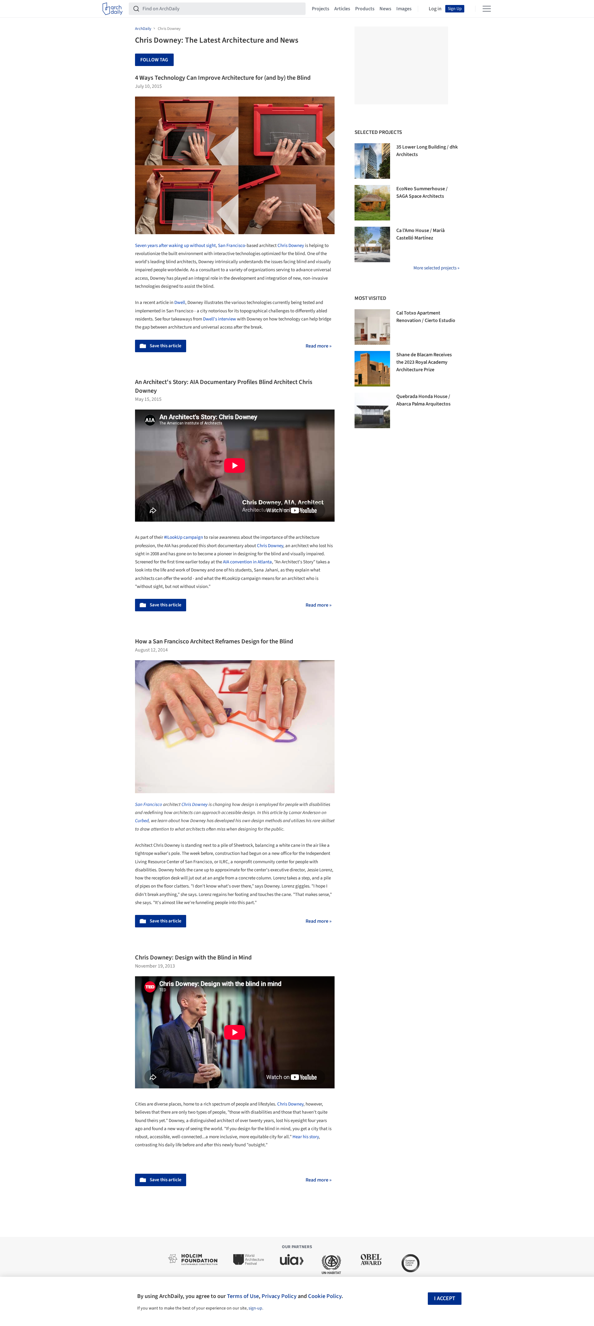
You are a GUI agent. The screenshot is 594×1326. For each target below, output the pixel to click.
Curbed (142, 820)
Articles (342, 8)
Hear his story (305, 1137)
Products (364, 8)
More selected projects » (436, 268)
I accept (444, 1298)
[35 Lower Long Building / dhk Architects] (372, 161)
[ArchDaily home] (113, 8)
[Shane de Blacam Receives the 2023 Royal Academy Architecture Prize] (372, 368)
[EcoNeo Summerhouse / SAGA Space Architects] (372, 202)
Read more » (318, 346)
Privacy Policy (279, 1296)
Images (404, 8)
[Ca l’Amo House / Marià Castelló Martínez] (372, 244)
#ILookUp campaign (183, 537)
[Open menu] (487, 9)
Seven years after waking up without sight (175, 245)
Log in (435, 8)
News (385, 8)
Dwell (179, 302)
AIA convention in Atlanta (247, 562)
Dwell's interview (219, 319)
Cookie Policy (324, 1296)
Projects (320, 8)
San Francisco (231, 245)
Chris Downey (291, 245)
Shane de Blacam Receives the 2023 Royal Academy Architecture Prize (424, 362)
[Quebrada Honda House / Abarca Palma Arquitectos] (372, 410)
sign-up (255, 1308)
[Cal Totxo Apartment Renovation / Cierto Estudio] (372, 327)
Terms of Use (243, 1296)
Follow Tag (154, 59)
